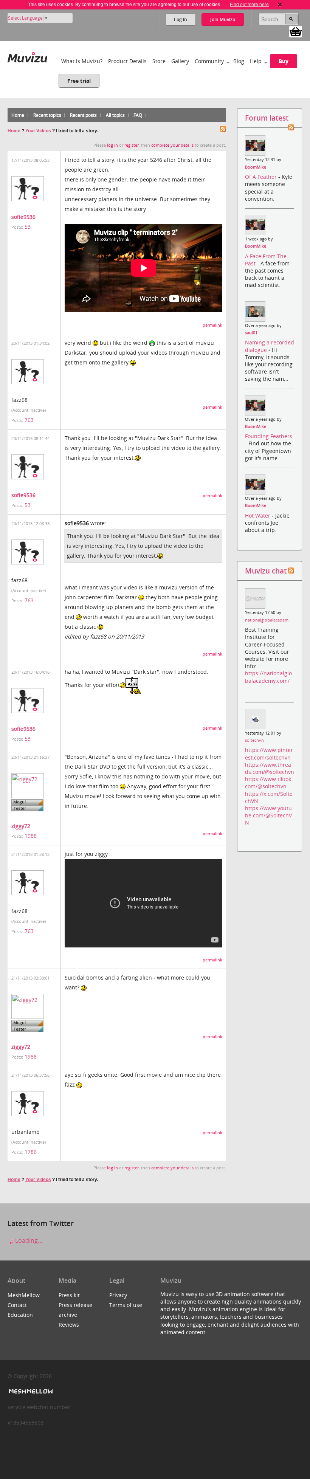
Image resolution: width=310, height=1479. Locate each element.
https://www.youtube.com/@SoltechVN (268, 815)
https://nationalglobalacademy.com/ (268, 677)
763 (29, 419)
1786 (31, 1151)
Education (20, 1314)
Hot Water (258, 515)
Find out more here (249, 4)
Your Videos (38, 130)
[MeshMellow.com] (30, 1391)
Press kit (69, 1295)
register (131, 145)
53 (28, 226)
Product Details (127, 61)
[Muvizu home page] (27, 56)
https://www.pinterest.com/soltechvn (269, 753)
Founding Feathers (268, 436)
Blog (238, 61)
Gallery (180, 61)
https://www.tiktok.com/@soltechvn (269, 782)
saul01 (251, 332)
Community (209, 61)
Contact (17, 1304)
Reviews (69, 1324)
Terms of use (125, 1304)
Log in (180, 19)
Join (223, 19)
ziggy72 (20, 825)
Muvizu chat (266, 570)
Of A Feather (261, 176)
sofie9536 (23, 216)
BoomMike (255, 167)
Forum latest (266, 117)
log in (112, 145)
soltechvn (254, 740)
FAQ (137, 115)
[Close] (279, 4)
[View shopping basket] (295, 31)
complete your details (172, 145)
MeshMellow (24, 1295)
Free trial (79, 80)
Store (159, 61)
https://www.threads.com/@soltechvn (269, 768)
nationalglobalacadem (266, 620)
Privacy (118, 1295)
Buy (283, 61)
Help (256, 61)
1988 (31, 835)
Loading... (28, 1240)
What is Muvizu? (81, 61)
